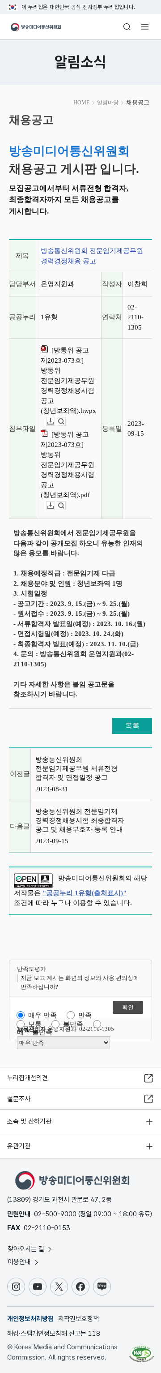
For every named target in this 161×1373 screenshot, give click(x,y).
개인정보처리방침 (30, 1319)
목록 (132, 725)
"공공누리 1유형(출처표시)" (84, 893)
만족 (85, 1015)
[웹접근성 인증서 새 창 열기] (141, 1351)
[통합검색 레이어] (127, 27)
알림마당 (108, 102)
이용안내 (20, 1262)
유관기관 (18, 1146)
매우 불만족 (34, 1032)
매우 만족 (42, 1015)
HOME (81, 102)
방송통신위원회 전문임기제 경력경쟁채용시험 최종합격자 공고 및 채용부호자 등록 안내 (79, 820)
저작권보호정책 (78, 1319)
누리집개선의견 (27, 1078)
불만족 (73, 1024)
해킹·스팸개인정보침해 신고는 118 (53, 1334)
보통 (35, 1024)
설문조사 (18, 1099)
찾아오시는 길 (27, 1249)
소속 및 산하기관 (29, 1121)
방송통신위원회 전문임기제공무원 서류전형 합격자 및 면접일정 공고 (76, 768)
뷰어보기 (65, 421)
